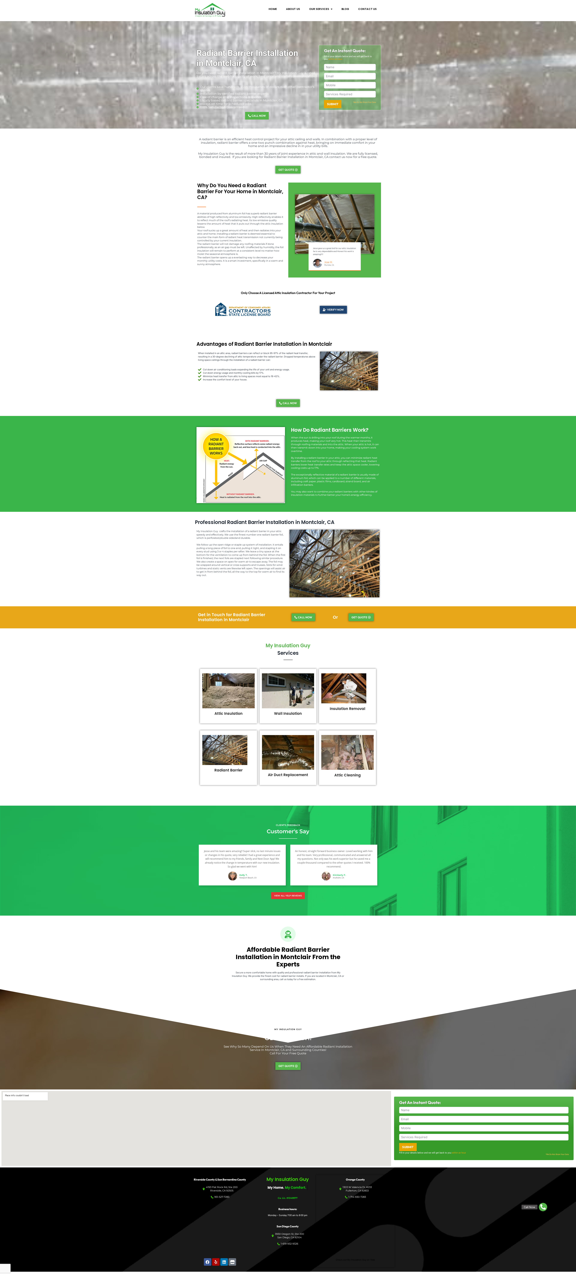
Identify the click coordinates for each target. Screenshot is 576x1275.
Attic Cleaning (347, 775)
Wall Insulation (288, 713)
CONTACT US (367, 9)
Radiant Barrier (228, 770)
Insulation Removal (347, 708)
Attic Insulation (228, 713)
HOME (273, 9)
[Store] (232, 1262)
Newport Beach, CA (247, 878)
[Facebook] (207, 1262)
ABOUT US (293, 9)
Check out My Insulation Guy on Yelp (355, 1259)
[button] (543, 1207)
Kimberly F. (339, 875)
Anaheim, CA (338, 878)
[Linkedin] (224, 1262)
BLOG (345, 9)
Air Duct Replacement (288, 774)
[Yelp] (216, 1262)
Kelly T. (243, 875)
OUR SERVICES (319, 9)
